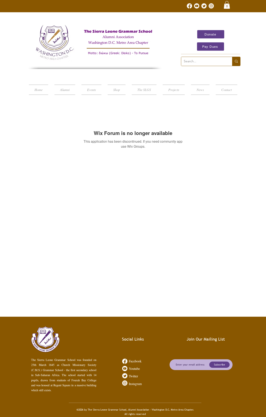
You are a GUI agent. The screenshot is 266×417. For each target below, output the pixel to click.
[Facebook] (189, 6)
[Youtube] (196, 6)
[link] (227, 5)
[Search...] (236, 61)
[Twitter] (204, 6)
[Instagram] (211, 6)
